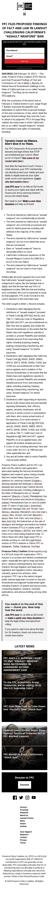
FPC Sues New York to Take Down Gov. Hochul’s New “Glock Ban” (24, 708)
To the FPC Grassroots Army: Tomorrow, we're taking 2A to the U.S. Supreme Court (22, 685)
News (22, 821)
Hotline (23, 826)
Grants (23, 824)
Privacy (23, 840)
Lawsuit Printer (27, 818)
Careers (23, 807)
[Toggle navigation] (24, 14)
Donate (24, 784)
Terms (23, 843)
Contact (23, 837)
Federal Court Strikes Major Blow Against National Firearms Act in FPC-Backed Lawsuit (24, 733)
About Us (24, 815)
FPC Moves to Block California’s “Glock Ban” (23, 756)
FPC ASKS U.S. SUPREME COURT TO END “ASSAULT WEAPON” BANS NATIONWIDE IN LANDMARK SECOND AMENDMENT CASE (22, 664)
